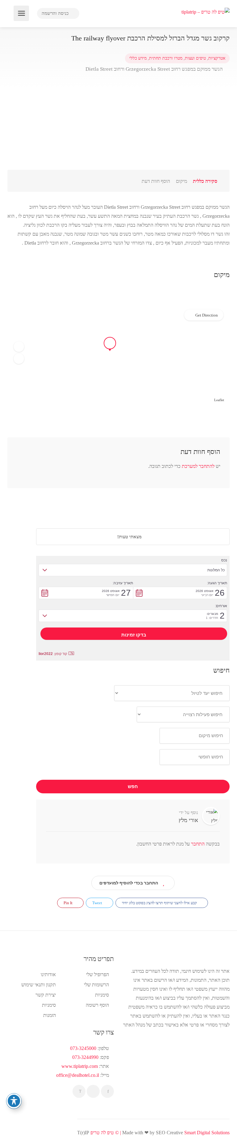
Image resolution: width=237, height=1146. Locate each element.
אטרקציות (216, 58)
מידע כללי (138, 58)
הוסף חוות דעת (156, 181)
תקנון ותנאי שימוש (38, 984)
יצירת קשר (45, 994)
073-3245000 (83, 1048)
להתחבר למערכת (198, 466)
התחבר (197, 843)
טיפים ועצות (195, 58)
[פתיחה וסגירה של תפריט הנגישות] (13, 1101)
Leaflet (219, 400)
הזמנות (49, 1015)
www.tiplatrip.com (79, 1066)
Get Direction (206, 315)
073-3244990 (85, 1057)
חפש (133, 786)
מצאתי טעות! (130, 536)
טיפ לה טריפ (102, 1132)
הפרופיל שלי (97, 974)
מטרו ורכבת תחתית (165, 58)
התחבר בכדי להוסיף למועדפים (128, 882)
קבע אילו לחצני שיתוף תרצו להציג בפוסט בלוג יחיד (160, 902)
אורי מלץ (188, 820)
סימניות (49, 1005)
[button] (19, 347)
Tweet (97, 902)
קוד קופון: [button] (53, 654)
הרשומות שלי (96, 984)
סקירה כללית (205, 181)
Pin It (68, 902)
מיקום (181, 181)
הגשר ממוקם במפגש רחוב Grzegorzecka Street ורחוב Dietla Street (154, 69)
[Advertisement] (118, 126)
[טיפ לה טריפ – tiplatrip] (205, 11)
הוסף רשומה (97, 1005)
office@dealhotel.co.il (77, 1075)
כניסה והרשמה (56, 13)
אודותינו (48, 974)
